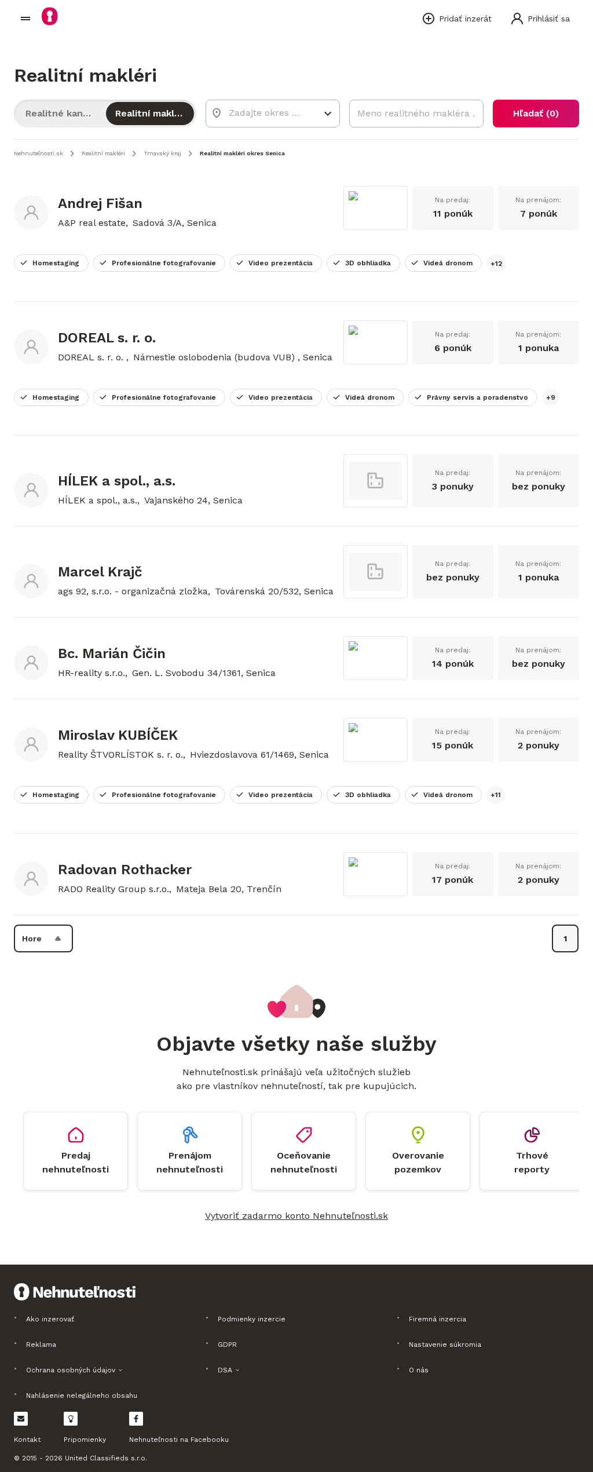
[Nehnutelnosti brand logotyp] (25, 18)
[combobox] (264, 112)
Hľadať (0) (536, 113)
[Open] (328, 113)
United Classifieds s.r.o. (106, 1458)
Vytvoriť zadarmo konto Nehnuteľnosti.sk (296, 1215)
